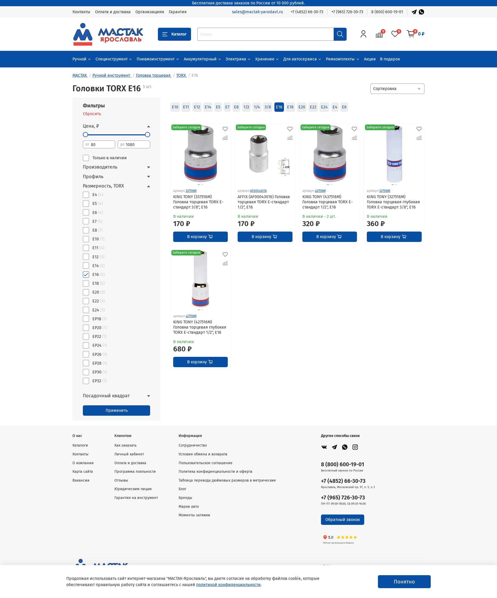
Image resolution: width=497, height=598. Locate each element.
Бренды (185, 498)
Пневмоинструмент (155, 59)
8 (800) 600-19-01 (387, 11)
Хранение (264, 59)
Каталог (179, 34)
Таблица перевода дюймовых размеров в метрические (227, 480)
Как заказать (125, 445)
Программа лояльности (135, 471)
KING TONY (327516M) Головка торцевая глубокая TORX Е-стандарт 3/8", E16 (393, 202)
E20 (301, 107)
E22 (313, 107)
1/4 (257, 107)
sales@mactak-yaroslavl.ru (257, 11)
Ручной (79, 59)
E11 (186, 107)
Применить (117, 410)
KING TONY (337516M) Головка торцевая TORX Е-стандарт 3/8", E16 (198, 202)
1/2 (246, 107)
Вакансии (81, 480)
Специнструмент (112, 59)
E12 (197, 107)
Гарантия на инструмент (136, 498)
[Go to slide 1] (199, 184)
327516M (384, 191)
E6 (344, 107)
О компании (83, 463)
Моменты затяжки (194, 515)
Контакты (81, 11)
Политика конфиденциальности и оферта (215, 471)
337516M (191, 191)
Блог (182, 489)
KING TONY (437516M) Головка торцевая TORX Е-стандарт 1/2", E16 (327, 202)
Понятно (404, 582)
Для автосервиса (300, 59)
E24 (324, 107)
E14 (208, 107)
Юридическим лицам (133, 489)
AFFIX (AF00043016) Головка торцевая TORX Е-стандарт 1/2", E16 (264, 202)
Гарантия (178, 11)
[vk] (324, 447)
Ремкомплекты (340, 59)
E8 (236, 107)
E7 (227, 107)
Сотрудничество (193, 445)
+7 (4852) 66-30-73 (307, 11)
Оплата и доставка (113, 11)
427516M (191, 316)
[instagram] (355, 447)
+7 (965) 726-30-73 (347, 11)
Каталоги (80, 445)
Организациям (149, 11)
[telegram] (334, 447)
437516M (320, 191)
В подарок (390, 59)
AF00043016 (258, 191)
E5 (218, 107)
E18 (290, 107)
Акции (370, 59)
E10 (175, 107)
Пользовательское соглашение (205, 463)
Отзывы (121, 480)
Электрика (236, 59)
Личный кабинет (129, 454)
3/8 (268, 107)
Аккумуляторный (200, 59)
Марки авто (189, 506)
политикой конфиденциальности (228, 584)
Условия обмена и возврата (203, 454)
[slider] (85, 134)
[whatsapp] (345, 447)
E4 (335, 107)
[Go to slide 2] (202, 184)
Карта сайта (82, 471)
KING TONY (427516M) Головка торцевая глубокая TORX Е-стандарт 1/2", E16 (199, 327)
